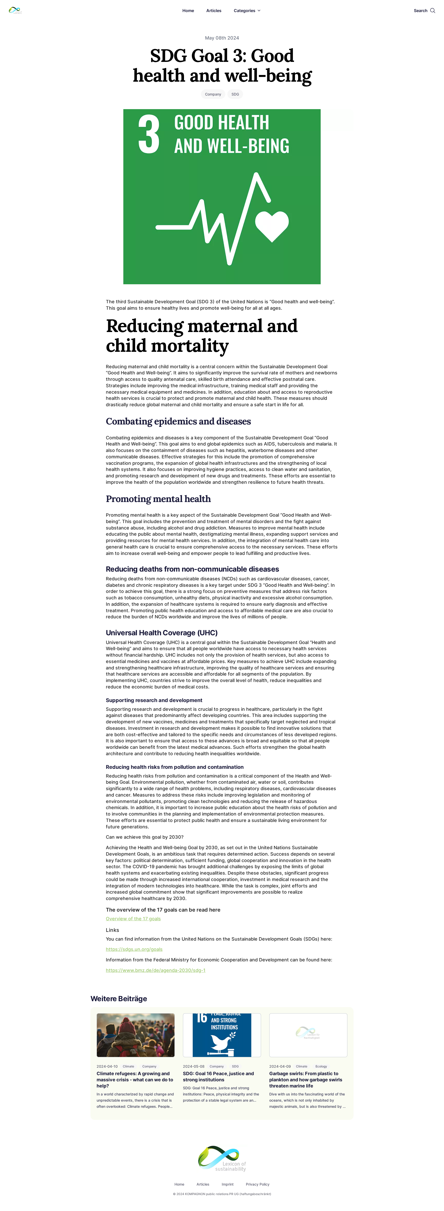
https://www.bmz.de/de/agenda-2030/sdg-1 (156, 970)
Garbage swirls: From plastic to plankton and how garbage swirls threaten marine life (305, 1080)
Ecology (321, 1066)
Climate (128, 1066)
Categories (244, 10)
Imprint (228, 1184)
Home (188, 10)
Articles (213, 10)
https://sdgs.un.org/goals (134, 949)
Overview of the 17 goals (133, 918)
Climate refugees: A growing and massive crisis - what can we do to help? (135, 1080)
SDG (235, 94)
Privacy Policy (258, 1184)
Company (213, 94)
